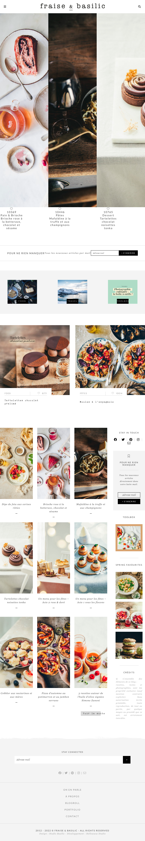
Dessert (60, 215)
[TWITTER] (123, 439)
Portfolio (72, 809)
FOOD (108, 215)
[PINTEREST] (131, 439)
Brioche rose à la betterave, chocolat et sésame (53, 508)
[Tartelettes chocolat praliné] (121, 110)
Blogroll (72, 803)
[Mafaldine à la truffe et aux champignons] (24, 110)
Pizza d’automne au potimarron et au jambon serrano (53, 697)
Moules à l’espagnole (97, 402)
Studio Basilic (57, 834)
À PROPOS (72, 796)
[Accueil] (73, 6)
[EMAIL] (129, 443)
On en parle (72, 789)
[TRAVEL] (72, 292)
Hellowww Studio (96, 834)
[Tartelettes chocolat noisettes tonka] (72, 110)
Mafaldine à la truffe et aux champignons (11, 221)
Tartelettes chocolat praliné (108, 221)
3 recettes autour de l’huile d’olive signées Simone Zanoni (91, 697)
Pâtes (12, 215)
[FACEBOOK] (115, 439)
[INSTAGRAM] (138, 439)
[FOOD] (22, 292)
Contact (72, 816)
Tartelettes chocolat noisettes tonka (60, 223)
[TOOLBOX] (122, 292)
